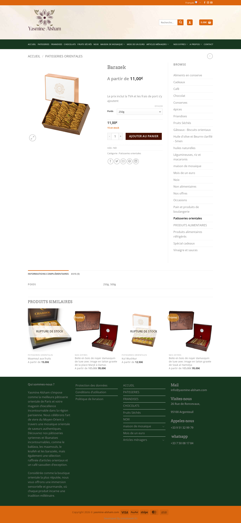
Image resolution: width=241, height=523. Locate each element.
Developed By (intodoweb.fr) (120, 518)
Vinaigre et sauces (185, 250)
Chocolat (179, 96)
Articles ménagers (156, 44)
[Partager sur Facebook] (110, 161)
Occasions (180, 200)
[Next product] (210, 56)
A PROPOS (195, 44)
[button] (190, 22)
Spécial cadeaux (184, 243)
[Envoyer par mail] (123, 161)
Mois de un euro (136, 44)
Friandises (180, 116)
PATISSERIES (43, 44)
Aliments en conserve (187, 75)
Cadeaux (179, 82)
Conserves (180, 103)
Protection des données (91, 385)
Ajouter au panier (143, 136)
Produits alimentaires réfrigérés (187, 234)
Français (189, 2)
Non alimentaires (184, 186)
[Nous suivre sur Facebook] (205, 2)
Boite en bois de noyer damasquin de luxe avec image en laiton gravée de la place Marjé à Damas (96, 361)
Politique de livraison (89, 399)
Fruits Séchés (84, 44)
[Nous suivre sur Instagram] (208, 2)
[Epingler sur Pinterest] (129, 161)
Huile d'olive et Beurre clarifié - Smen (192, 139)
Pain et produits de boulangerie (186, 209)
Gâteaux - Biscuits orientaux (192, 130)
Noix (176, 180)
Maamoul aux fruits (39, 358)
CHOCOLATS (70, 44)
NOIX (96, 44)
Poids (110, 111)
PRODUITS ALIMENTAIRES (190, 225)
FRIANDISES (56, 44)
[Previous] (28, 342)
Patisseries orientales (64, 56)
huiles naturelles (184, 148)
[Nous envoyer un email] (211, 2)
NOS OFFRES (179, 44)
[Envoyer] (180, 22)
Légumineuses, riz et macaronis (187, 157)
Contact (208, 44)
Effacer (159, 106)
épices (177, 109)
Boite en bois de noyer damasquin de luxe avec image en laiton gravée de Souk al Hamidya (190, 361)
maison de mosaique (111, 44)
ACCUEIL (32, 44)
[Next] (212, 342)
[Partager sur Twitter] (117, 161)
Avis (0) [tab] (75, 273)
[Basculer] (163, 426)
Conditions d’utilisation (91, 392)
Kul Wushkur (129, 358)
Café (176, 89)
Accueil (34, 56)
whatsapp (179, 436)
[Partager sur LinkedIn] (136, 161)
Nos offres (180, 193)
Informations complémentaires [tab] (48, 273)
